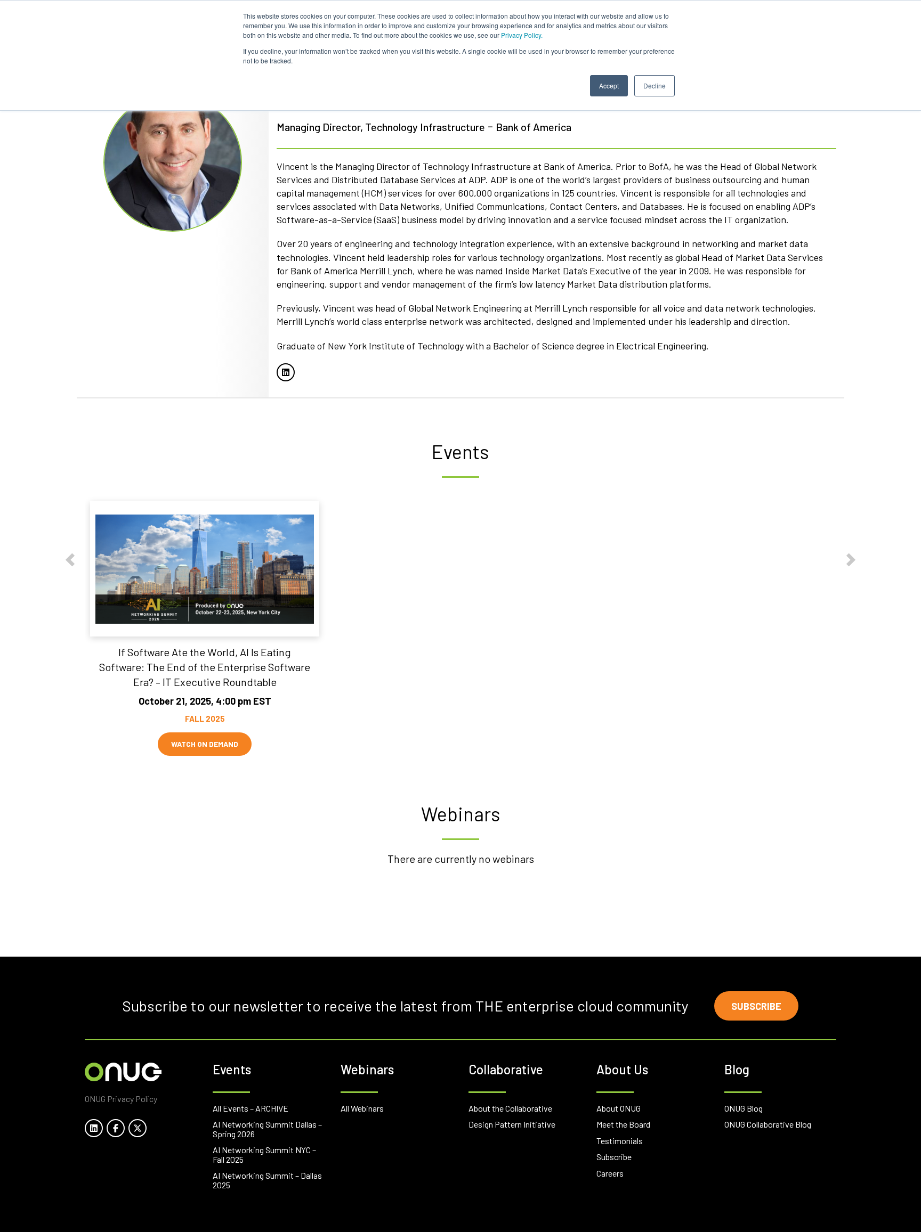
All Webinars (362, 1108)
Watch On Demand (204, 744)
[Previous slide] (70, 560)
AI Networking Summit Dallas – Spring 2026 (267, 1129)
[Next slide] (851, 560)
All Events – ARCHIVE (250, 1108)
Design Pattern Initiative (511, 1124)
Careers (610, 1173)
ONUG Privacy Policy (121, 1099)
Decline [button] (654, 85)
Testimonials (619, 1141)
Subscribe (756, 1006)
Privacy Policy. (522, 34)
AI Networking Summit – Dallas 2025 (267, 1180)
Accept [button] (609, 85)
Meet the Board (623, 1124)
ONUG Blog (743, 1108)
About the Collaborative (510, 1108)
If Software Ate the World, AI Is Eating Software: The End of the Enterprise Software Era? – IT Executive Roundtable (204, 667)
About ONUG (618, 1108)
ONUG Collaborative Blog (767, 1124)
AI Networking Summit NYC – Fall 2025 (264, 1154)
